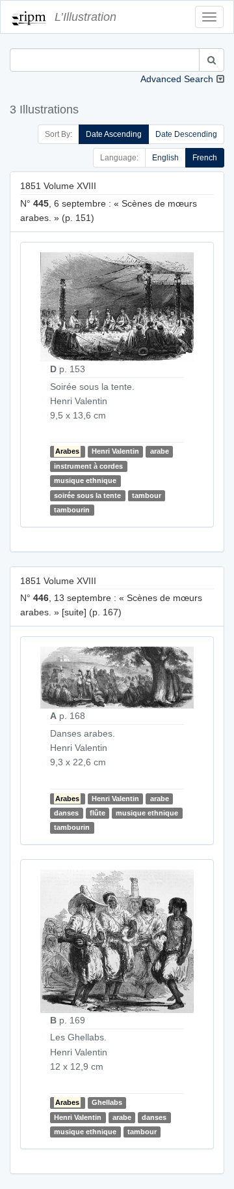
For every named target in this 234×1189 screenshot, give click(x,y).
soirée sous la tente (87, 495)
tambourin (72, 510)
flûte (97, 813)
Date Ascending (114, 134)
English (165, 157)
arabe (159, 452)
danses (66, 813)
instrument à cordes (88, 466)
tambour (146, 495)
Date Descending (186, 134)
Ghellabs (107, 1102)
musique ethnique (85, 480)
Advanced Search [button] (176, 79)
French (204, 157)
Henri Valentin (115, 452)
